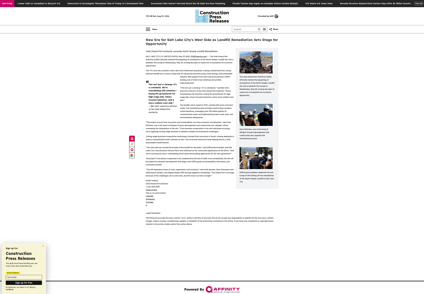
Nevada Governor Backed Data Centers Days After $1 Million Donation (376, 3)
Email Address (13, 273)
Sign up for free (23, 282)
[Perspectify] (131, 144)
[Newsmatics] (131, 155)
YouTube (149, 202)
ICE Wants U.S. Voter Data (318, 3)
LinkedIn (149, 196)
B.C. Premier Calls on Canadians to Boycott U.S (36, 3)
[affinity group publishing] (131, 150)
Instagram (150, 199)
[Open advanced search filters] (264, 29)
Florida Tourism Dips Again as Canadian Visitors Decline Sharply (265, 3)
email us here (151, 190)
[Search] (259, 29)
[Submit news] (131, 138)
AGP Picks (7, 3)
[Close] (43, 246)
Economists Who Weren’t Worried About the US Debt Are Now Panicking (188, 3)
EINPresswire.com (198, 56)
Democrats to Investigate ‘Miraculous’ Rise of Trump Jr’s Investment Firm (105, 3)
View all (418, 3)
